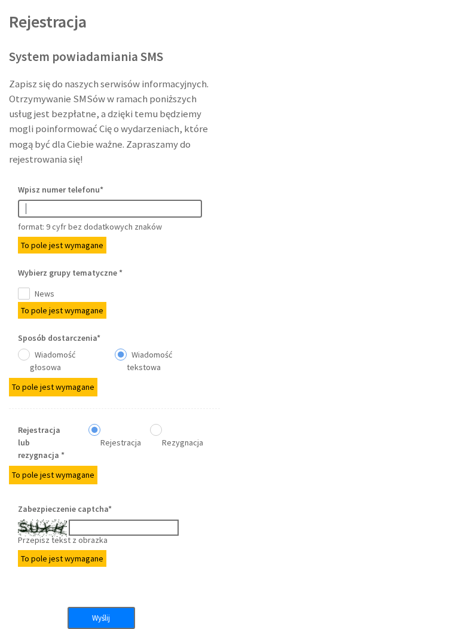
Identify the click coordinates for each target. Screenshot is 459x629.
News (43, 293)
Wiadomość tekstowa (149, 360)
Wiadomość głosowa (52, 360)
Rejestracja (120, 442)
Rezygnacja (182, 442)
